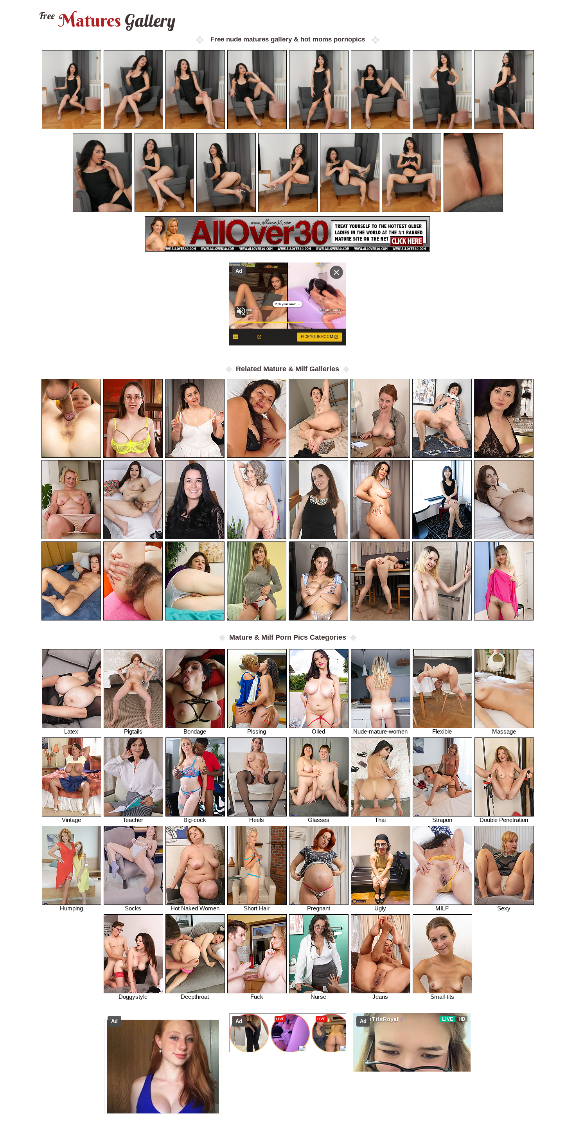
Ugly (380, 908)
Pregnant (318, 908)
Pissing (256, 731)
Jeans (380, 996)
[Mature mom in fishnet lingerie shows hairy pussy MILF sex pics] (133, 418)
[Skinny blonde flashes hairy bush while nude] (442, 580)
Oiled (318, 731)
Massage (504, 731)
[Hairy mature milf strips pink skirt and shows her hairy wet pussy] (504, 580)
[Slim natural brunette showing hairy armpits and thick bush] (133, 580)
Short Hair (257, 908)
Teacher (133, 819)
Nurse (318, 996)
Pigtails (133, 731)
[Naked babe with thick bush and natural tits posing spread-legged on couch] (71, 418)
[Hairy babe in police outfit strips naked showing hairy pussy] (380, 580)
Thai (380, 819)
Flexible (442, 731)
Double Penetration (504, 819)
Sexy (503, 908)
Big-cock (194, 819)
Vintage (71, 819)
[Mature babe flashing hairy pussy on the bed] (442, 418)
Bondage (194, 731)
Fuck (256, 996)
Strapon (442, 819)
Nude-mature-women (380, 731)
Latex (71, 731)
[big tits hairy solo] (256, 580)
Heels (256, 819)
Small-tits (442, 996)
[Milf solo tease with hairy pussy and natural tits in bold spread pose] (318, 418)
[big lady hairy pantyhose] (256, 418)
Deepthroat (195, 996)
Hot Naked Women (195, 908)
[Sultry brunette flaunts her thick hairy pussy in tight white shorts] (318, 580)
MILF (442, 908)
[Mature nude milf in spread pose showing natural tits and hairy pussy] (380, 499)
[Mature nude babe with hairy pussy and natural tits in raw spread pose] (195, 418)
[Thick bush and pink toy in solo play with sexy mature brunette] (133, 499)
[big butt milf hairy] (504, 418)
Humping (71, 908)
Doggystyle (133, 996)
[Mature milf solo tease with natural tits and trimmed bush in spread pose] (318, 499)
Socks (133, 908)
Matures (106, 20)
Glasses (318, 819)
